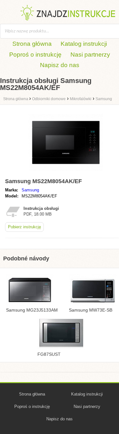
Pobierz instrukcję (24, 226)
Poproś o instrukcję (35, 54)
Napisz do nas (59, 65)
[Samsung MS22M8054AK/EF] (65, 172)
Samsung (30, 190)
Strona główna (32, 43)
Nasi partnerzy (90, 54)
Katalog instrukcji (84, 43)
